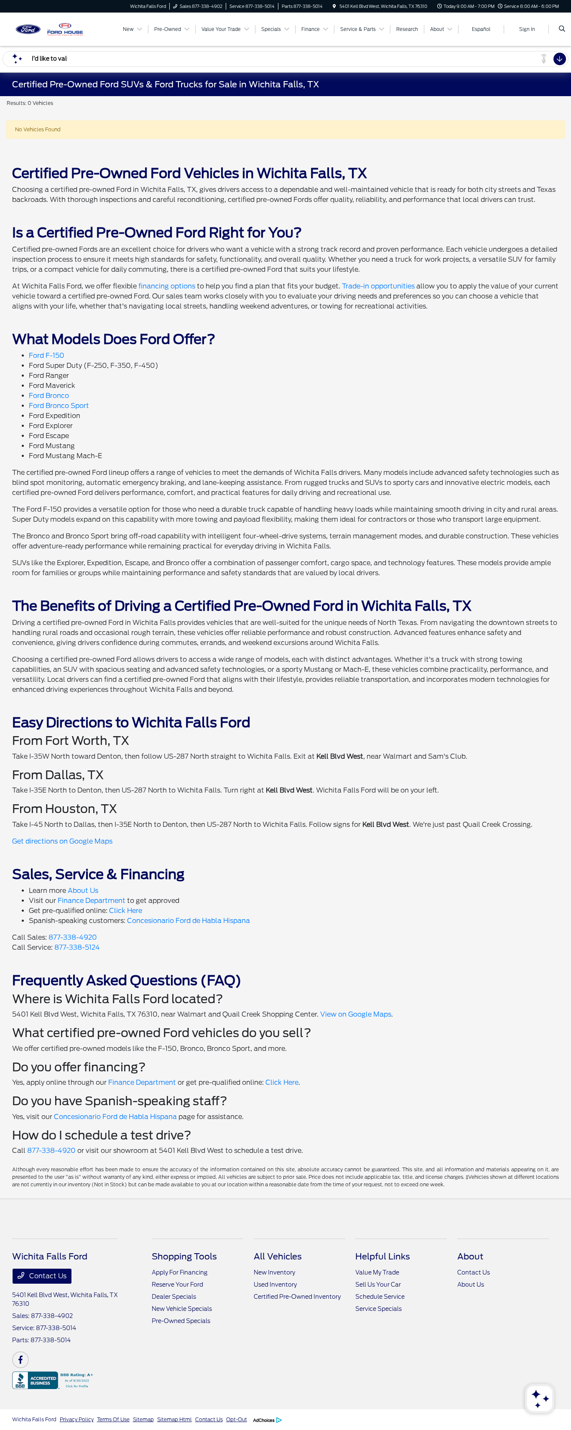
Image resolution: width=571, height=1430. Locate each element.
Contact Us (47, 1276)
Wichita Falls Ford (34, 1419)
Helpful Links (382, 1257)
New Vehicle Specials (182, 1308)
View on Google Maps (355, 1014)
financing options (166, 286)
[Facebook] (20, 1359)
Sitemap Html (174, 1419)
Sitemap (143, 1419)
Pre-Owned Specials (181, 1321)
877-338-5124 (77, 947)
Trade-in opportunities (378, 286)
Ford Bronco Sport (59, 406)
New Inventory (274, 1272)
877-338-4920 (72, 937)
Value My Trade (377, 1272)
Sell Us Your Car (378, 1284)
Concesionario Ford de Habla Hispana (188, 921)
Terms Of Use (113, 1419)
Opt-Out (236, 1419)
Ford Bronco (49, 396)
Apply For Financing (179, 1272)
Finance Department (91, 901)
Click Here (125, 911)
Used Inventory (275, 1284)
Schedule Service (380, 1296)
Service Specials (378, 1308)
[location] (334, 6)
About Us (83, 891)
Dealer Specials (174, 1296)
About (470, 1257)
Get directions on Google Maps (62, 841)
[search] (562, 29)
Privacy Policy (77, 1419)
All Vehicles (278, 1257)
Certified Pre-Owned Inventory (297, 1296)
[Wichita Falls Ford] (50, 29)
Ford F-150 (46, 355)
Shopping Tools (184, 1257)
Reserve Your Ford (177, 1284)
